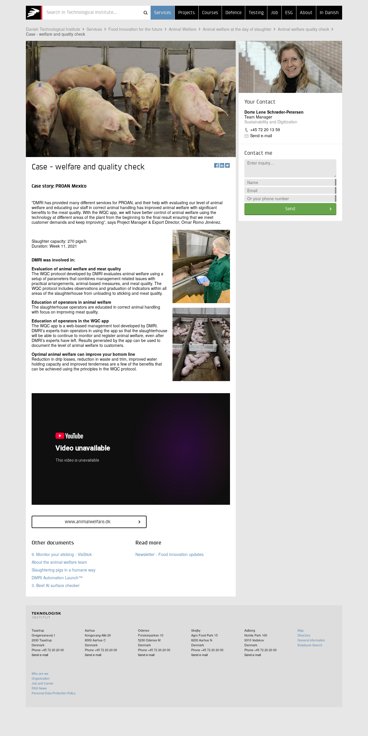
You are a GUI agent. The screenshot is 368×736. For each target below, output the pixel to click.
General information (311, 640)
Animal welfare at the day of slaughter (237, 29)
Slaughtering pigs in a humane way (63, 570)
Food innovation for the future (135, 29)
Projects (186, 13)
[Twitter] (227, 165)
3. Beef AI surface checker (56, 585)
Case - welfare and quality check (55, 34)
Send (290, 209)
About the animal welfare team (59, 562)
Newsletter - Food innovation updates (169, 554)
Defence (233, 13)
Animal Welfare (182, 29)
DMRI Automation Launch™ (57, 577)
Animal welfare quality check (303, 29)
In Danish (329, 13)
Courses (210, 13)
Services (162, 13)
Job (274, 13)
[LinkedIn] (222, 165)
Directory (304, 635)
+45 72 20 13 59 (265, 129)
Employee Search (310, 645)
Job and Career (42, 683)
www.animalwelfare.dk (88, 522)
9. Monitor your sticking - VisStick (62, 554)
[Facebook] (216, 165)
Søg (145, 13)
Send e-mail (261, 135)
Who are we (40, 673)
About (306, 13)
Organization (40, 678)
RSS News (39, 688)
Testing (256, 13)
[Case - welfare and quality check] (34, 13)
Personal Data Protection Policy (54, 693)
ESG (289, 13)
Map (301, 630)
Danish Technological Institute (53, 29)
